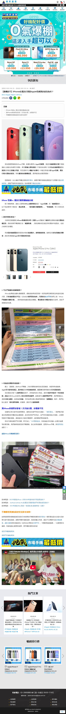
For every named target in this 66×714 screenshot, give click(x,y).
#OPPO (50, 629)
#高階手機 (15, 632)
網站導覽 (54, 705)
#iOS (3, 95)
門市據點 (40, 9)
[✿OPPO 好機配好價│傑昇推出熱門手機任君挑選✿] (33, 42)
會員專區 (58, 2)
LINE (64, 491)
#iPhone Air (35, 632)
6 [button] (36, 73)
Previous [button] (3, 42)
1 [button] (27, 73)
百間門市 (36, 523)
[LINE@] (60, 5)
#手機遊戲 (8, 629)
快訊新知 (55, 9)
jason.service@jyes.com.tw (36, 695)
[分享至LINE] (14, 97)
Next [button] (62, 42)
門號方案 (47, 9)
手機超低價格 (35, 183)
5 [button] (34, 73)
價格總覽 (3, 9)
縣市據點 (54, 699)
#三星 (55, 629)
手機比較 (25, 9)
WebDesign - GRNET (33, 711)
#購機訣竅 (15, 629)
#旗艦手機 (8, 632)
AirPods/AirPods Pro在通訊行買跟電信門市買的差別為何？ (29, 503)
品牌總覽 (12, 699)
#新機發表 (53, 627)
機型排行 (11, 9)
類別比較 (54, 702)
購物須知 (33, 705)
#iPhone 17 (28, 632)
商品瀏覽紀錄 (64, 495)
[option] (33, 42)
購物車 (61, 2)
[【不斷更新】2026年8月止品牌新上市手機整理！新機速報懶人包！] (52, 606)
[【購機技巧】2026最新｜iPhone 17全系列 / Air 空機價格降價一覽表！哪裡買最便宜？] (33, 606)
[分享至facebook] (10, 97)
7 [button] (38, 73)
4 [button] (33, 73)
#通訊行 (13, 95)
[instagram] (58, 5)
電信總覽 (12, 702)
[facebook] (63, 5)
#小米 (46, 629)
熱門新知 (12, 705)
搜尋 (64, 2)
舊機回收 (33, 9)
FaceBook (64, 488)
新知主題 (33, 702)
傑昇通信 (29, 180)
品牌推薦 (33, 699)
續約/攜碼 (8, 523)
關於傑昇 (62, 9)
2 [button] (29, 73)
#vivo (58, 627)
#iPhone (19, 95)
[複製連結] (18, 97)
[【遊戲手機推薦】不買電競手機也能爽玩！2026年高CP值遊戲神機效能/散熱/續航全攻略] (13, 606)
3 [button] (31, 73)
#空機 (38, 629)
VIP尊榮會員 (35, 421)
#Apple (7, 95)
